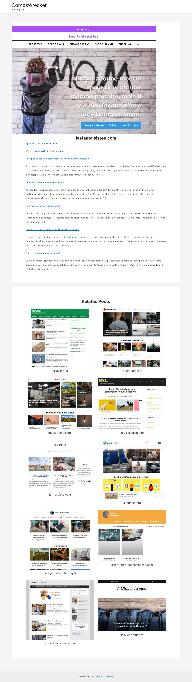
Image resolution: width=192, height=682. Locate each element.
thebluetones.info (60, 432)
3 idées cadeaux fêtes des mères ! (43, 253)
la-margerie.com (60, 494)
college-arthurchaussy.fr (60, 573)
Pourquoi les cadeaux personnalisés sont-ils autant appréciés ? (57, 158)
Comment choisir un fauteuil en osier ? (45, 182)
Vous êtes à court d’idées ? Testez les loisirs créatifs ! (52, 229)
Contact (99, 676)
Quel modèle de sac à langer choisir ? (44, 206)
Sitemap (109, 676)
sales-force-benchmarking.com (132, 565)
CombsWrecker (29, 5)
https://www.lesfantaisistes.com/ (48, 151)
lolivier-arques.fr (132, 635)
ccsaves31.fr (60, 370)
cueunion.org (132, 503)
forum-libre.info (132, 370)
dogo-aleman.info (132, 432)
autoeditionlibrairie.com (60, 643)
